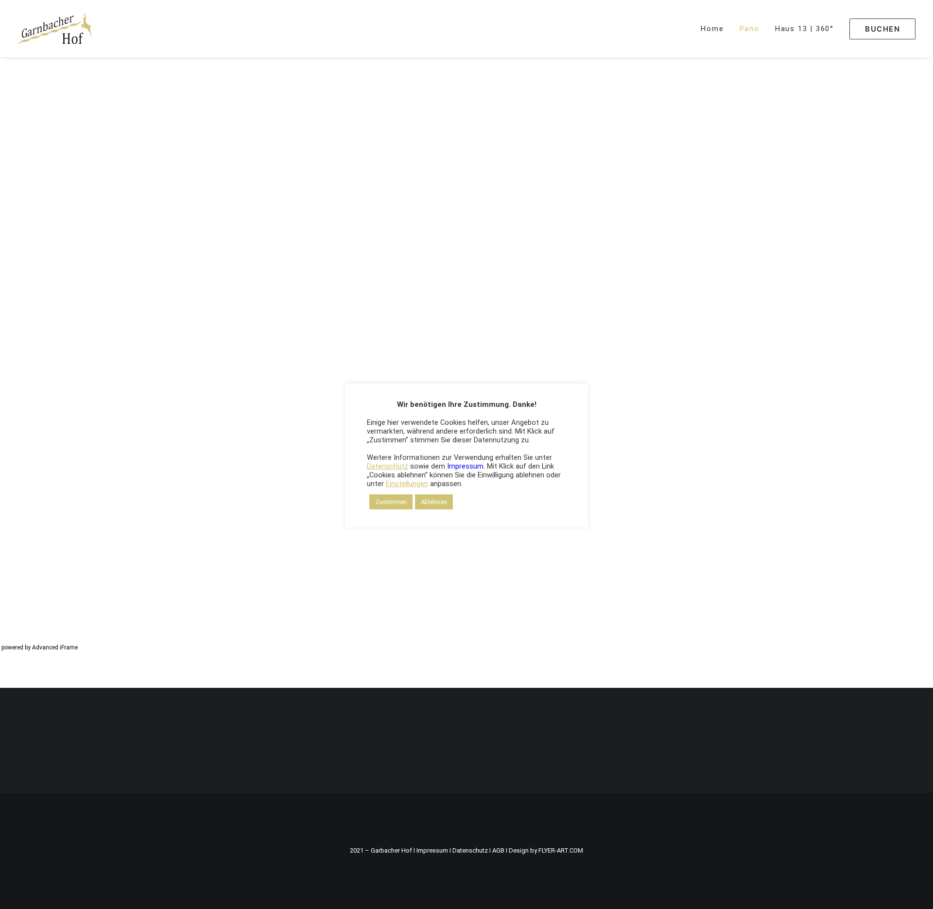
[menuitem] (715, 28)
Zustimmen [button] (391, 502)
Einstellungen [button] (407, 483)
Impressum (432, 850)
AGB (498, 850)
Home (712, 28)
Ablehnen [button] (434, 502)
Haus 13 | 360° (804, 28)
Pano (750, 28)
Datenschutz (470, 850)
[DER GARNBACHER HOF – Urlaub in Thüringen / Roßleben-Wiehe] (54, 28)
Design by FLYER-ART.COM (546, 850)
